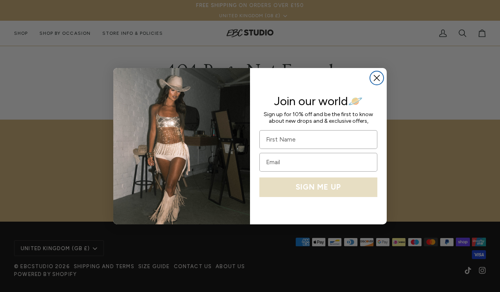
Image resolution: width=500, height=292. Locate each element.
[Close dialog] (377, 78)
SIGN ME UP (318, 187)
